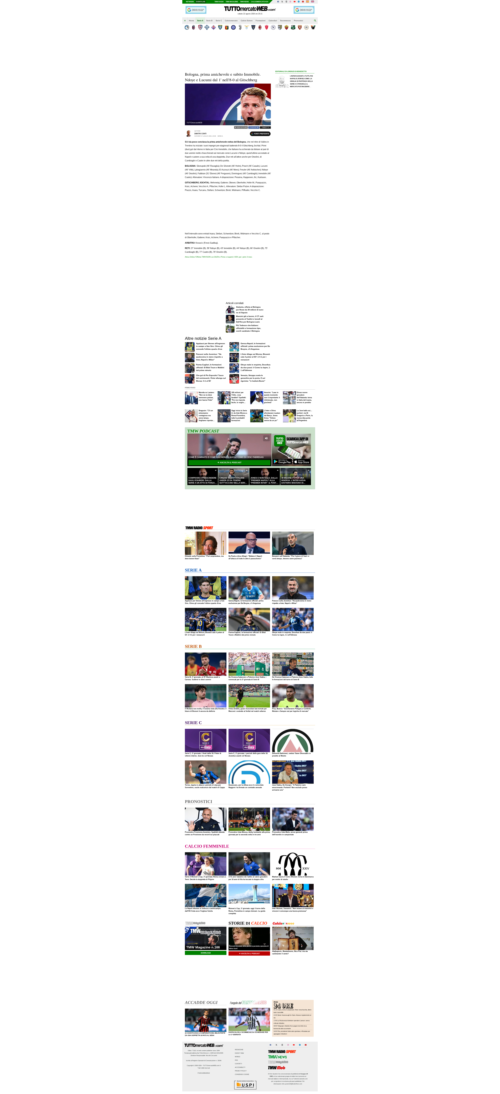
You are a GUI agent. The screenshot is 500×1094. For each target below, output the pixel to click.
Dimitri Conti (200, 134)
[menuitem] (185, 21)
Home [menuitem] (191, 21)
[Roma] (286, 27)
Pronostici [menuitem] (298, 21)
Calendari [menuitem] (273, 21)
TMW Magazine (232, 1)
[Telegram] (299, 2)
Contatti (238, 1064)
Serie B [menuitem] (209, 21)
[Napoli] (273, 27)
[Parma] (280, 27)
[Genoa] (226, 27)
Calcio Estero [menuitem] (247, 21)
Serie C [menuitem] (219, 21)
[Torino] (299, 27)
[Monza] (266, 27)
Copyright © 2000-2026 (194, 1065)
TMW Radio (219, 1)
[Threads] (286, 2)
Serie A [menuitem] (200, 21)
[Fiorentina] (213, 27)
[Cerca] (315, 21)
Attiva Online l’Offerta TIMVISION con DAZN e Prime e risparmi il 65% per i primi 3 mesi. (218, 257)
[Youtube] (294, 2)
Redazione (239, 1049)
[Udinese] (306, 27)
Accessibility (240, 1067)
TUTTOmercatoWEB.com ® (212, 1065)
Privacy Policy (240, 1071)
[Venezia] (313, 27)
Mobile (237, 1056)
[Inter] (233, 27)
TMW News (244, 1)
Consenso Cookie (242, 1074)
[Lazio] (246, 27)
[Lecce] (253, 27)
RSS (236, 1060)
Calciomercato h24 (259, 1)
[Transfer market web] (312, 2)
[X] (282, 2)
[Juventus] (240, 27)
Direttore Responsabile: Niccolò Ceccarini (204, 1055)
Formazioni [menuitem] (260, 21)
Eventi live (200, 1)
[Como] (207, 27)
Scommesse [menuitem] (285, 21)
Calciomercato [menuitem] (231, 21)
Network (190, 1)
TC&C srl (195, 1050)
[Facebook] (278, 2)
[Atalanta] (187, 27)
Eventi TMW (239, 1053)
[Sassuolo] (293, 27)
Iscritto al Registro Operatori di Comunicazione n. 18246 (203, 1060)
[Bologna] (193, 27)
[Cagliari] (200, 27)
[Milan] (260, 27)
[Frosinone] (220, 27)
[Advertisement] (294, 174)
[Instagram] (290, 2)
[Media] (303, 2)
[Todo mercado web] (307, 2)
